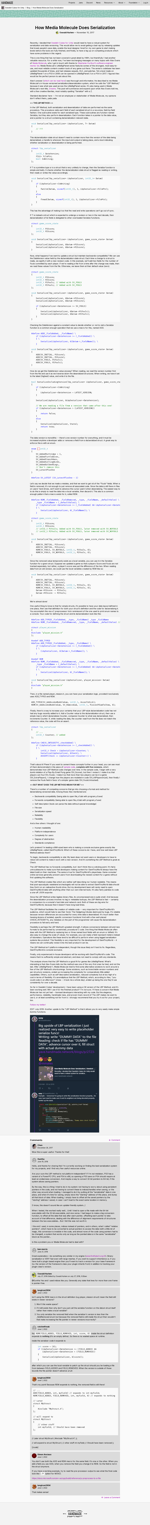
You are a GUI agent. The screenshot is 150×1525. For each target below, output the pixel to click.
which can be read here (54, 81)
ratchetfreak (44, 1327)
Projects (72, 3)
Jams (81, 3)
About (121, 3)
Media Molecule (39, 63)
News (98, 3)
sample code (69, 767)
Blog (28, 8)
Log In (145, 3)
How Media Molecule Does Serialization (48, 8)
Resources (108, 3)
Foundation (133, 3)
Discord (89, 3)
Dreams (52, 88)
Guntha (41, 1159)
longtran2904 (44, 1290)
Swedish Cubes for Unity (14, 8)
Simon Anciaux (44, 1454)
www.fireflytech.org (94, 1256)
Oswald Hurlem (67, 32)
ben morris (42, 1249)
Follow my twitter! (38, 1005)
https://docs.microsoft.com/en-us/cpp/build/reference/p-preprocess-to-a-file (66, 1478)
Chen (40, 1145)
